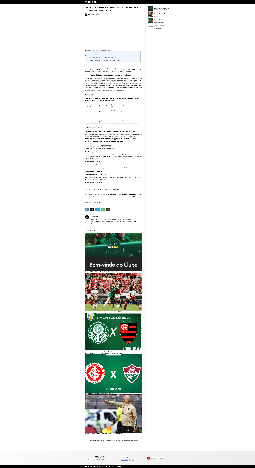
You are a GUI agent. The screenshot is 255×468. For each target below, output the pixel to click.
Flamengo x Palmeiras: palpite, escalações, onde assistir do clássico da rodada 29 (105, 351)
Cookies (134, 456)
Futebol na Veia (92, 440)
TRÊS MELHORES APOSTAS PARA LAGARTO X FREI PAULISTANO (103, 60)
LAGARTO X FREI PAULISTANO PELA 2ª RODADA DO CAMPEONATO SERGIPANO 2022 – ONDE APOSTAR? (113, 59)
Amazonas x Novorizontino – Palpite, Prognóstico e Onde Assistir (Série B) (103, 353)
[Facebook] (87, 209)
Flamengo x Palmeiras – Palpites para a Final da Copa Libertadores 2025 (103, 311)
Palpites (158, 1)
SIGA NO (123, 460)
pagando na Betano (106, 146)
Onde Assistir (166, 1)
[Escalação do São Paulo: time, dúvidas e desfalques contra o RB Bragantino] (113, 413)
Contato (123, 456)
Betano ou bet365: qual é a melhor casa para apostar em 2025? (101, 271)
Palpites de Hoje (100, 440)
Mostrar (90, 94)
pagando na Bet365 (106, 145)
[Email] (108, 209)
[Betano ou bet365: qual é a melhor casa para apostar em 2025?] (113, 252)
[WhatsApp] (103, 209)
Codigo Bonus (146, 1)
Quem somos (118, 456)
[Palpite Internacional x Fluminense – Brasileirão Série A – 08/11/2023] (113, 373)
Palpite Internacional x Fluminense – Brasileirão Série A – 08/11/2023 (102, 393)
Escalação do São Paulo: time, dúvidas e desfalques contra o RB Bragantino (104, 433)
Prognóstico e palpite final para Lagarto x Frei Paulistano (101, 57)
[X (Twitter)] (92, 209)
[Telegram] (97, 209)
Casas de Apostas (136, 1)
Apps (153, 1)
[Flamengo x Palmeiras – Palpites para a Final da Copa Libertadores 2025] (113, 292)
